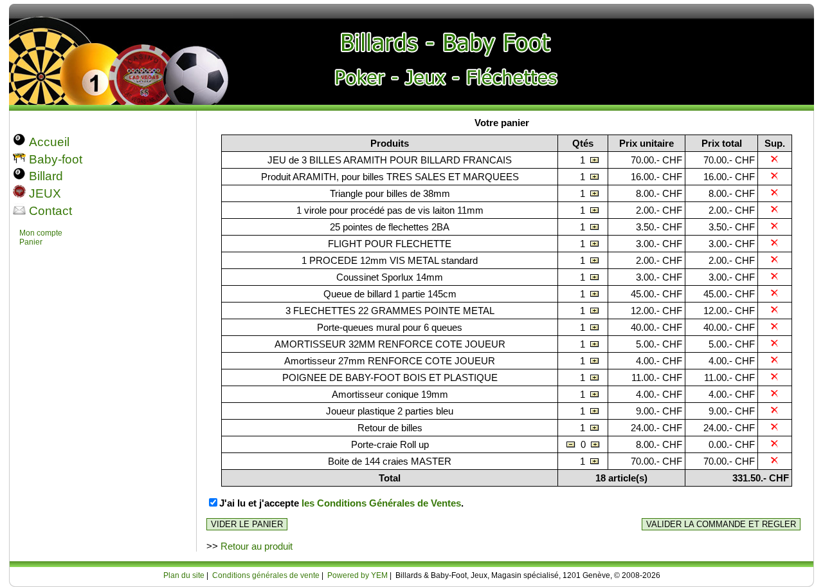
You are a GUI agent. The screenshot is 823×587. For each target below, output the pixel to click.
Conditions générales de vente (266, 575)
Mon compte (40, 233)
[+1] (594, 159)
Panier (30, 242)
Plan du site (183, 575)
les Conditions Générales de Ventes (381, 503)
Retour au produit (257, 546)
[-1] (570, 444)
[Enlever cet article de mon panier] (774, 159)
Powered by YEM (357, 575)
